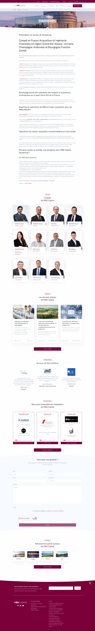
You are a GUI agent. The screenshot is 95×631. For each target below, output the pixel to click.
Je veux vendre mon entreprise (56, 610)
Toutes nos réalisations (47, 450)
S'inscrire (77, 588)
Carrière (70, 1)
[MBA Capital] (19, 5)
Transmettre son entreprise (55, 621)
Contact (76, 1)
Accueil (14, 9)
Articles (64, 1)
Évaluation (68, 5)
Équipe (38, 1)
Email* (14, 477)
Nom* (14, 471)
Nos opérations (77, 5)
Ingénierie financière (60, 5)
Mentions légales (34, 610)
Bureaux (19, 9)
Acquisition (43, 5)
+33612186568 (27, 183)
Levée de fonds (50, 5)
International (45, 1)
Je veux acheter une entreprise (56, 608)
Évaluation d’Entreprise (54, 611)
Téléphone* (51, 477)
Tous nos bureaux (48, 566)
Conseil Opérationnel (53, 616)
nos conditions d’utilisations (57, 511)
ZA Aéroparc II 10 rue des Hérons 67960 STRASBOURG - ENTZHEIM (38, 180)
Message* (15, 484)
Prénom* (51, 471)
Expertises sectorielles (55, 1)
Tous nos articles (47, 349)
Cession (37, 5)
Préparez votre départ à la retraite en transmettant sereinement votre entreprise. (56, 605)
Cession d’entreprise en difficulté (56, 623)
